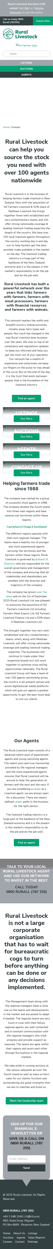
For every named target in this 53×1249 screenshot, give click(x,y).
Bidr (27, 8)
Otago (27, 527)
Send (26, 1168)
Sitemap (33, 1242)
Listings (26, 63)
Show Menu (46, 33)
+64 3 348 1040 (13, 1216)
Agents (26, 75)
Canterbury (14, 527)
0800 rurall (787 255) (26, 1145)
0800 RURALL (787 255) (26, 892)
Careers (7, 1242)
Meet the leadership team (26, 1100)
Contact (20, 1242)
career (37, 789)
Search (6, 54)
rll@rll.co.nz (32, 1216)
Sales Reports (36, 1237)
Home (6, 127)
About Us (19, 1233)
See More (26, 413)
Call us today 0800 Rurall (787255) (13, 21)
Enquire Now (43, 20)
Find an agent (26, 398)
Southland (40, 527)
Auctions (26, 69)
